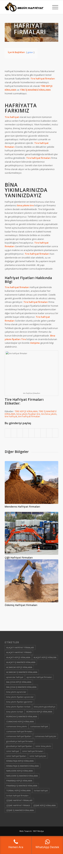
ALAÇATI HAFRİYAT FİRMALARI (20, 647)
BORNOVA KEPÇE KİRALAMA (39, 711)
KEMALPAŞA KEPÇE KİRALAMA (20, 761)
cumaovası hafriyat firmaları (19, 731)
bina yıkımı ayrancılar (16, 692)
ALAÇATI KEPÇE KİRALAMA (18, 657)
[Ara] (45, 7)
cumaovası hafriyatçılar (45, 736)
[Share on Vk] (43, 432)
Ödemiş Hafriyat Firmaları (21, 605)
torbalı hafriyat (41, 790)
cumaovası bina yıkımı (16, 726)
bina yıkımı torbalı (14, 711)
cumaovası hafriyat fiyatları (18, 736)
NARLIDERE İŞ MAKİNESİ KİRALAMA (22, 775)
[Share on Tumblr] (37, 432)
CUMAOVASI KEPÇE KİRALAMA (20, 721)
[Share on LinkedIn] (31, 432)
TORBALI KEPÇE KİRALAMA (18, 790)
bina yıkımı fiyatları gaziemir (19, 701)
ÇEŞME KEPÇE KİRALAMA (44, 805)
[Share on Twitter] (14, 432)
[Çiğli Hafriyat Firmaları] (31, 533)
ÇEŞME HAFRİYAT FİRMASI (18, 805)
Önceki (10, 518)
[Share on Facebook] (8, 432)
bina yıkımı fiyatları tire (28, 413)
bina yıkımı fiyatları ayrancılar (20, 697)
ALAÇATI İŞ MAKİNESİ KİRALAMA (20, 662)
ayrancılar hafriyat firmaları (39, 677)
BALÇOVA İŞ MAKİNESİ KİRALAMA (21, 687)
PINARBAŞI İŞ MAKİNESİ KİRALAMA (21, 785)
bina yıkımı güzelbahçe (44, 706)
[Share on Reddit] (49, 432)
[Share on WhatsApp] (20, 432)
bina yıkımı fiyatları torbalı (18, 706)
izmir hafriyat (12, 751)
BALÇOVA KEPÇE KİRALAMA (18, 682)
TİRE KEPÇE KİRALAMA (26, 411)
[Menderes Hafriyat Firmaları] (31, 482)
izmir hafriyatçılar (38, 756)
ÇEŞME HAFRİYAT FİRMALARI (19, 800)
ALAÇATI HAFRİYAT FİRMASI (18, 652)
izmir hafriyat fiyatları (16, 756)
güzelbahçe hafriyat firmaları (19, 741)
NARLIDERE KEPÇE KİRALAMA (19, 770)
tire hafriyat (11, 416)
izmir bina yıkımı (43, 746)
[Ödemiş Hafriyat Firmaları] (31, 580)
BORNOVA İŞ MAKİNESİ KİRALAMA (21, 716)
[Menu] (53, 7)
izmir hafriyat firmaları (32, 751)
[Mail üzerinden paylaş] (55, 432)
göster (30, 52)
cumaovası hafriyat (39, 726)
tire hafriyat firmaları (29, 416)
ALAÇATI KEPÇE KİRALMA (45, 657)
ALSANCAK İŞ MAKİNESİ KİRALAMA (21, 672)
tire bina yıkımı (49, 413)
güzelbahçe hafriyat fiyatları (19, 746)
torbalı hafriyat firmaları (17, 795)
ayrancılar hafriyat (14, 677)
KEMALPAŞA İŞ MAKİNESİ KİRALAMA (22, 766)
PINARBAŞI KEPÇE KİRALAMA (19, 780)
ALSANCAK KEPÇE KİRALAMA (19, 667)
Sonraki (53, 518)
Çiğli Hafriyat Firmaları (19, 557)
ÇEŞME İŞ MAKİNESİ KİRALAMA (20, 810)
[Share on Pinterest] (26, 432)
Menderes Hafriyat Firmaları (22, 506)
